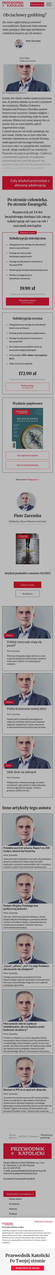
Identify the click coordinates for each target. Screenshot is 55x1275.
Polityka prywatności (43, 1221)
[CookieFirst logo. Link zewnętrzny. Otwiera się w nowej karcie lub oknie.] (7, 1224)
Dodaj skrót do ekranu (27, 1268)
